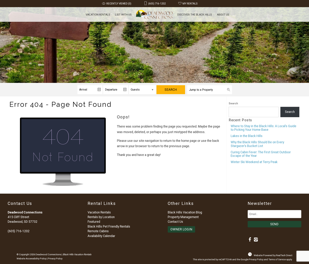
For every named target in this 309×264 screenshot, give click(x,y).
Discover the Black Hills (194, 14)
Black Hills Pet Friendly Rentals (109, 226)
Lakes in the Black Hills (247, 136)
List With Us (123, 14)
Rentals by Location (101, 217)
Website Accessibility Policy (31, 258)
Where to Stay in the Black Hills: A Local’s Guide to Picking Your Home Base (263, 127)
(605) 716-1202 (19, 231)
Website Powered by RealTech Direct (273, 255)
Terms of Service (277, 259)
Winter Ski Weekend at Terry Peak (254, 162)
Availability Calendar (101, 236)
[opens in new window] (250, 239)
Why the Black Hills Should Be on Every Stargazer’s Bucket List (257, 144)
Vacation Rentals (98, 14)
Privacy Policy (55, 258)
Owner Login (181, 229)
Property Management (183, 217)
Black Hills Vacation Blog (185, 212)
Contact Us (175, 221)
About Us (223, 14)
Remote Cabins (98, 231)
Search (171, 89)
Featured (94, 221)
